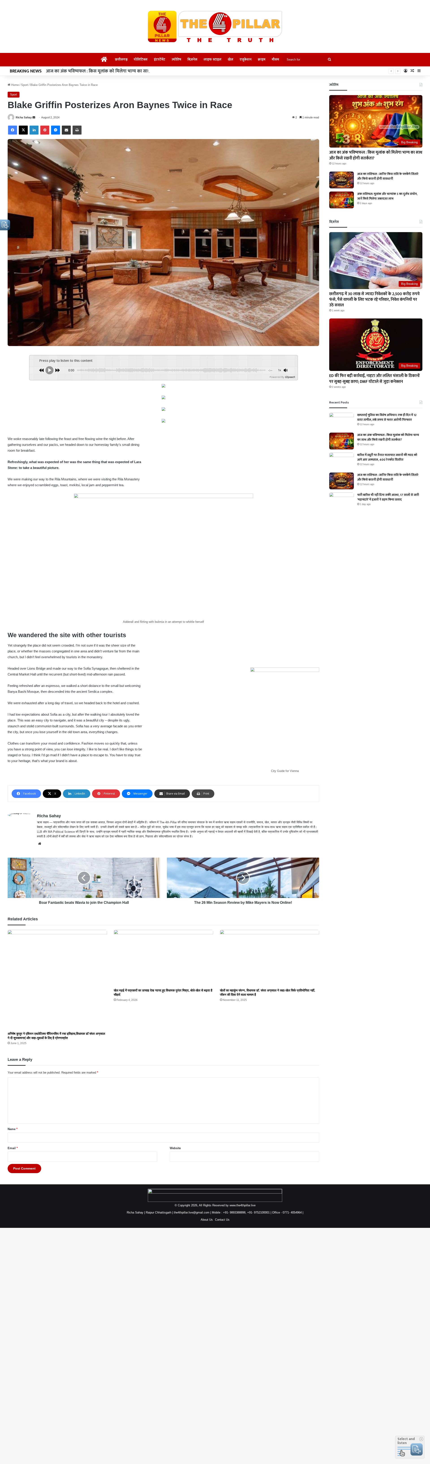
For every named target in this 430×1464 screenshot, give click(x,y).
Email (13, 1148)
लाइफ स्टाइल (212, 60)
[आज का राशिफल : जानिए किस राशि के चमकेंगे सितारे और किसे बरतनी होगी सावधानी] (341, 180)
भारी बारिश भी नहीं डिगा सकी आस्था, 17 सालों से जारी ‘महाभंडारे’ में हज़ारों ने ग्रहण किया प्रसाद (388, 497)
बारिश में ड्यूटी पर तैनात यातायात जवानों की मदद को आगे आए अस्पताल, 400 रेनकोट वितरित (387, 457)
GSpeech (290, 377)
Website (175, 1148)
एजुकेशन (246, 60)
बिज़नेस (192, 60)
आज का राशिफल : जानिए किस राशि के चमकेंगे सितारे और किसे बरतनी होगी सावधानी (387, 176)
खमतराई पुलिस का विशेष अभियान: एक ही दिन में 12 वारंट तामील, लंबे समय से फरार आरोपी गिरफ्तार (386, 417)
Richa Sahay (24, 117)
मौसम (275, 60)
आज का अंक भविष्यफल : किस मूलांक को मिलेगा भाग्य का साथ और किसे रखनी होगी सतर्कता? (375, 155)
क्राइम (261, 60)
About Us (207, 1219)
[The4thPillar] (215, 26)
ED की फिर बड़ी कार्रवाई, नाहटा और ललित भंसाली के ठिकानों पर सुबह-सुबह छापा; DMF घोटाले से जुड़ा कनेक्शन (374, 379)
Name (12, 1129)
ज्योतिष (176, 60)
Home (14, 85)
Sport (24, 85)
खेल (230, 60)
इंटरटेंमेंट (159, 60)
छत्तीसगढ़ (121, 60)
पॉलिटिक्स (141, 60)
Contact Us (222, 1219)
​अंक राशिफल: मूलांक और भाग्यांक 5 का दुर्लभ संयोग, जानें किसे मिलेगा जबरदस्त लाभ (387, 196)
